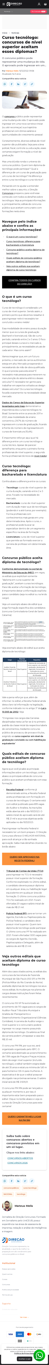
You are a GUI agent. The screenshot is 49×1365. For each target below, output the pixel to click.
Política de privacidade (10, 1290)
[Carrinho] (45, 4)
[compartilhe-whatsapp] (4, 84)
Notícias (15, 33)
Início (4, 33)
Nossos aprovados (8, 1269)
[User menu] (39, 4)
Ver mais (23, 1317)
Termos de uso (7, 1295)
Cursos (4, 1279)
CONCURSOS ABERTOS (20, 1158)
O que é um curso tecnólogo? (22, 237)
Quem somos (7, 1274)
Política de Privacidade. (24, 1353)
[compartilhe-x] (25, 84)
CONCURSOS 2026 (17, 1163)
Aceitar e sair (24, 1359)
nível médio (40, 456)
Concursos (7, 193)
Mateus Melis (12, 71)
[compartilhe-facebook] (11, 84)
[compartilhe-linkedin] (18, 84)
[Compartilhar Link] (31, 84)
